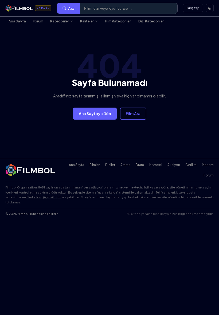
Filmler (94, 165)
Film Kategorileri (118, 21)
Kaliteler (87, 21)
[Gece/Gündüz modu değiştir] (210, 8)
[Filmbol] (30, 170)
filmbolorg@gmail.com (43, 197)
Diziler (110, 165)
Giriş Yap (193, 8)
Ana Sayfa (17, 21)
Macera (208, 165)
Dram (140, 165)
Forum (38, 21)
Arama (125, 165)
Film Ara (133, 113)
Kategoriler (59, 21)
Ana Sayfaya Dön (95, 113)
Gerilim (191, 165)
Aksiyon (173, 165)
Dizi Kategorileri (151, 21)
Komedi (155, 165)
